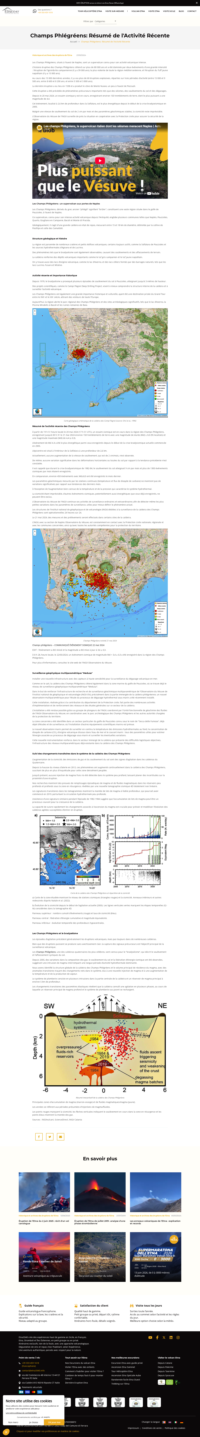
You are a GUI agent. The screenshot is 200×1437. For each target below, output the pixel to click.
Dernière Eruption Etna (76, 1382)
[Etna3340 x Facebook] (157, 1337)
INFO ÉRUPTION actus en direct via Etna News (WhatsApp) (100, 3)
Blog (181, 11)
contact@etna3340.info (33, 1370)
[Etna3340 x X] (164, 1337)
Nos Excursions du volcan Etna (80, 1363)
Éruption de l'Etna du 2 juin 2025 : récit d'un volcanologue (44, 1222)
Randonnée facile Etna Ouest (125, 1379)
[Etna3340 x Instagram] (178, 1337)
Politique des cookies (175, 1428)
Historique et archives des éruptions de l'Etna (52, 55)
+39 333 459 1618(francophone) (30, 1364)
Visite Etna (154, 11)
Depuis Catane (165, 1363)
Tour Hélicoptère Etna (122, 1371)
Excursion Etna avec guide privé (127, 1363)
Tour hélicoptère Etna (90, 11)
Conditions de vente (152, 1428)
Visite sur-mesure (114, 11)
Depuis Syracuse (166, 1375)
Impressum (133, 1428)
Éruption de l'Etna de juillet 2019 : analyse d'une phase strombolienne (99, 1222)
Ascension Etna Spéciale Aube (126, 1375)
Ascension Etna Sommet (123, 1367)
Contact (191, 11)
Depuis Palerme (165, 1367)
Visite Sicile (169, 11)
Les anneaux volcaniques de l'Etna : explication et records (155, 1222)
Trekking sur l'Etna (120, 1383)
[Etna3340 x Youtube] (150, 1337)
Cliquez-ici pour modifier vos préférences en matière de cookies (48, 1431)
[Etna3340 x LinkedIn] (171, 1337)
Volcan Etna (138, 11)
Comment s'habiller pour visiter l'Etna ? (84, 1371)
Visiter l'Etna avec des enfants (79, 1367)
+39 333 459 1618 (45, 12)
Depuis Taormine (166, 1371)
